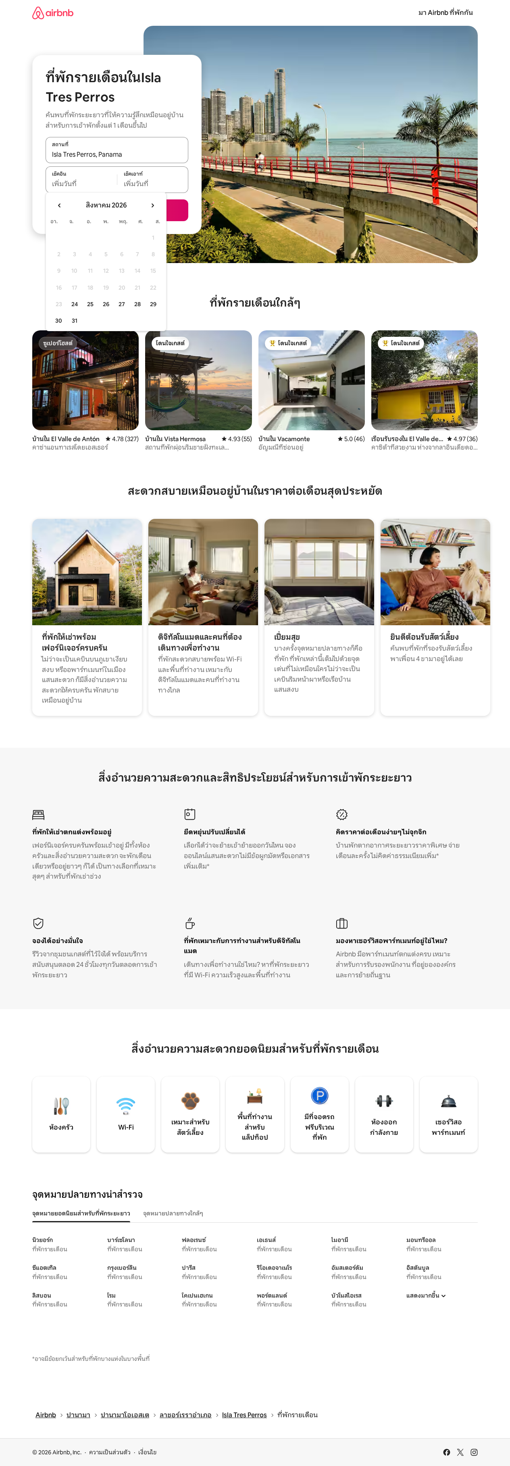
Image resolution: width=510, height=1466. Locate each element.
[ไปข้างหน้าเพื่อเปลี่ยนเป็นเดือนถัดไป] (152, 205)
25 (90, 304)
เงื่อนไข (147, 1452)
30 (58, 320)
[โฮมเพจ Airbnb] (52, 12)
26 (106, 304)
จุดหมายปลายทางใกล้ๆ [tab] (173, 1213)
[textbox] (81, 184)
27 (122, 304)
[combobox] (117, 154)
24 (74, 304)
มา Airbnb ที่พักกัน (445, 12)
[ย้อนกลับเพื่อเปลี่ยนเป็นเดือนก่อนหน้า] (59, 205)
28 (137, 304)
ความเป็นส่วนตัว (110, 1452)
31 (74, 320)
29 (153, 304)
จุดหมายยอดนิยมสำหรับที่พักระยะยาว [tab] (81, 1213)
